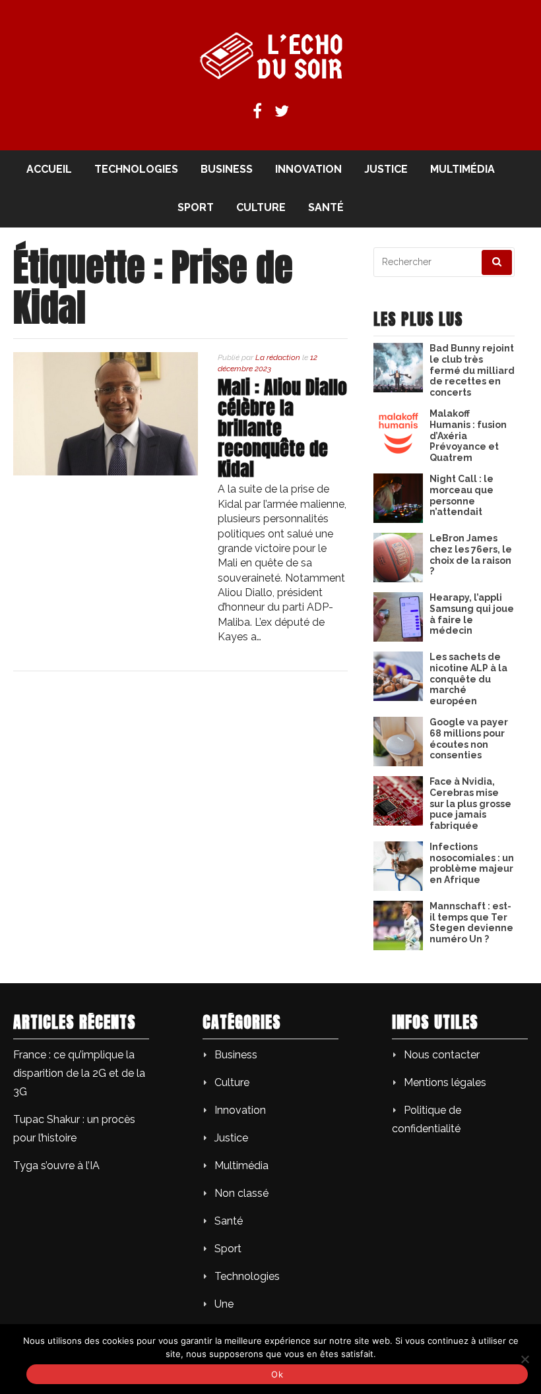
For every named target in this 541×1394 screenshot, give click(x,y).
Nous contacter (442, 1054)
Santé (326, 207)
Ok (277, 1374)
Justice (386, 169)
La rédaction (277, 357)
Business (227, 169)
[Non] (524, 1359)
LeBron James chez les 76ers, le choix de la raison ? (471, 554)
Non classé (241, 1193)
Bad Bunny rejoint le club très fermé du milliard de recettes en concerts (472, 370)
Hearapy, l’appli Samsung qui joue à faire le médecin (472, 614)
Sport (195, 207)
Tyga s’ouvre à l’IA (56, 1165)
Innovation (308, 169)
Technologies (136, 169)
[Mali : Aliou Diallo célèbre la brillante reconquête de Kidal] (105, 472)
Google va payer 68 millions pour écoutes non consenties (469, 738)
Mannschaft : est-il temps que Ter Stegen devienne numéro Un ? (471, 922)
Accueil (49, 169)
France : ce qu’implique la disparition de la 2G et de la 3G (79, 1073)
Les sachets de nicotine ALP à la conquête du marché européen (468, 679)
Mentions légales (445, 1082)
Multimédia (462, 169)
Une (224, 1304)
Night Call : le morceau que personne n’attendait (461, 495)
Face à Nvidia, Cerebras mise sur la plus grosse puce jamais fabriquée (470, 803)
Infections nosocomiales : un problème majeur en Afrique (472, 863)
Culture (261, 207)
